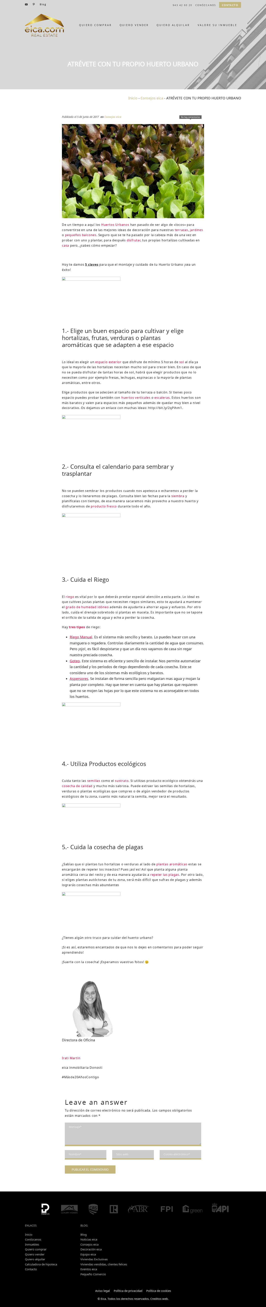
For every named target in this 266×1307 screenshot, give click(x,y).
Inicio (132, 98)
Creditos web (159, 1299)
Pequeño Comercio (93, 1274)
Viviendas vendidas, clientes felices (103, 1264)
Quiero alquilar (35, 1259)
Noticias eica (88, 1239)
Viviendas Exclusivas (94, 1259)
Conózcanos (33, 1239)
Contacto (31, 1269)
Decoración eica (91, 1249)
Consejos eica (152, 98)
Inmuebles (32, 1244)
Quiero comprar (36, 1249)
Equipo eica (88, 1254)
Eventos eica (88, 1269)
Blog (83, 1234)
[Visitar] (26, 4)
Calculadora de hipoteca (41, 1264)
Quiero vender (34, 1254)
